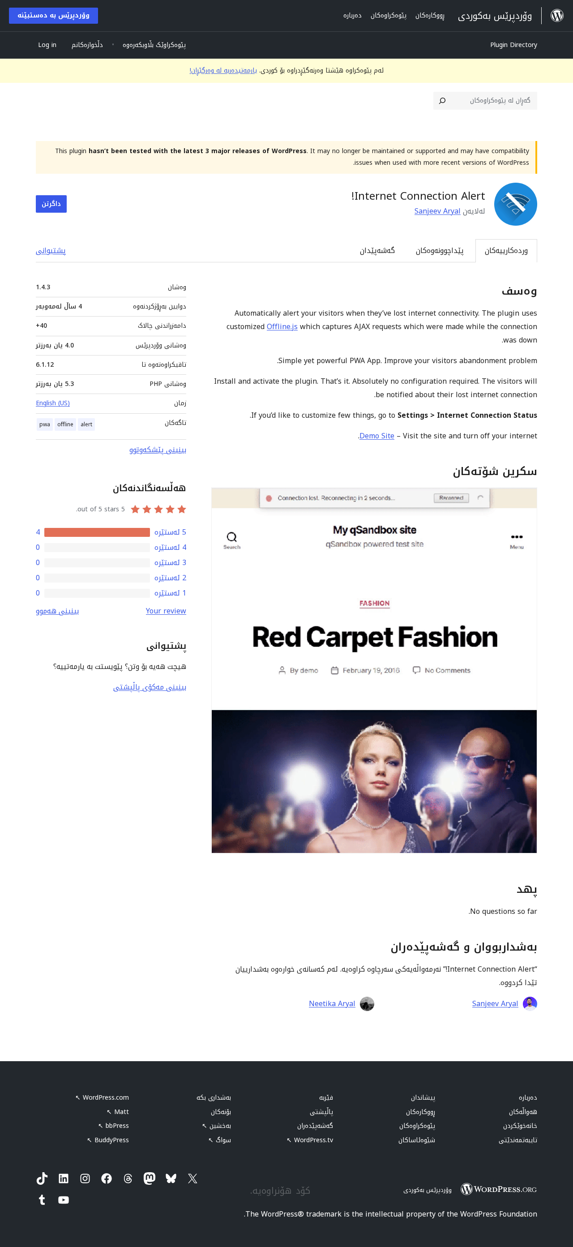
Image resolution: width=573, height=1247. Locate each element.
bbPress (113, 1126)
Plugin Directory (513, 45)
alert (86, 424)
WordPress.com (102, 1098)
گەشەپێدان (377, 250)
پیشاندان (423, 1098)
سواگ (219, 1140)
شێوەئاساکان (416, 1140)
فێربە (326, 1098)
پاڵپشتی (321, 1112)
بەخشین (216, 1126)
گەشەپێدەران (315, 1126)
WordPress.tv (309, 1140)
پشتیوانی (51, 250)
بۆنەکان (221, 1112)
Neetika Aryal (332, 1004)
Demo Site (376, 436)
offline (65, 424)
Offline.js (282, 327)
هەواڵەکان (523, 1112)
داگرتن (51, 204)
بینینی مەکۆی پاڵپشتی (149, 687)
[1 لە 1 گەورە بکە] (525, 499)
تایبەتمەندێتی (518, 1140)
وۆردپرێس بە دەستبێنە (53, 15)
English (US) (53, 403)
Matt (118, 1112)
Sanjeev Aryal (438, 211)
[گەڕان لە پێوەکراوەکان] (442, 101)
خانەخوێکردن (520, 1126)
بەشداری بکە (214, 1098)
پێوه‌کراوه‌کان (417, 1126)
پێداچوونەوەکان (440, 250)
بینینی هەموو (57, 611)
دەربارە (528, 1098)
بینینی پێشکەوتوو (157, 450)
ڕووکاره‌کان (420, 1112)
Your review (166, 611)
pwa (44, 424)
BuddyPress (108, 1140)
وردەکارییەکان (506, 250)
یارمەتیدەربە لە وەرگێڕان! (223, 70)
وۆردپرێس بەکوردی (427, 1190)
